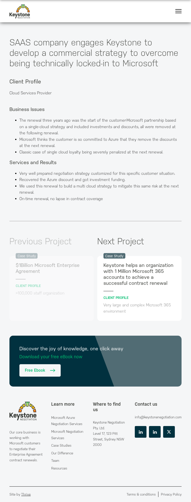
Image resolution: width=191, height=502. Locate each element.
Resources (59, 468)
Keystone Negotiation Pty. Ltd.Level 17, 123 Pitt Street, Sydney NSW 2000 (109, 433)
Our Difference (62, 453)
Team (55, 461)
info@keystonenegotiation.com (158, 417)
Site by (20, 494)
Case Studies (61, 445)
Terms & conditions (141, 494)
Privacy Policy (171, 494)
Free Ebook (35, 370)
